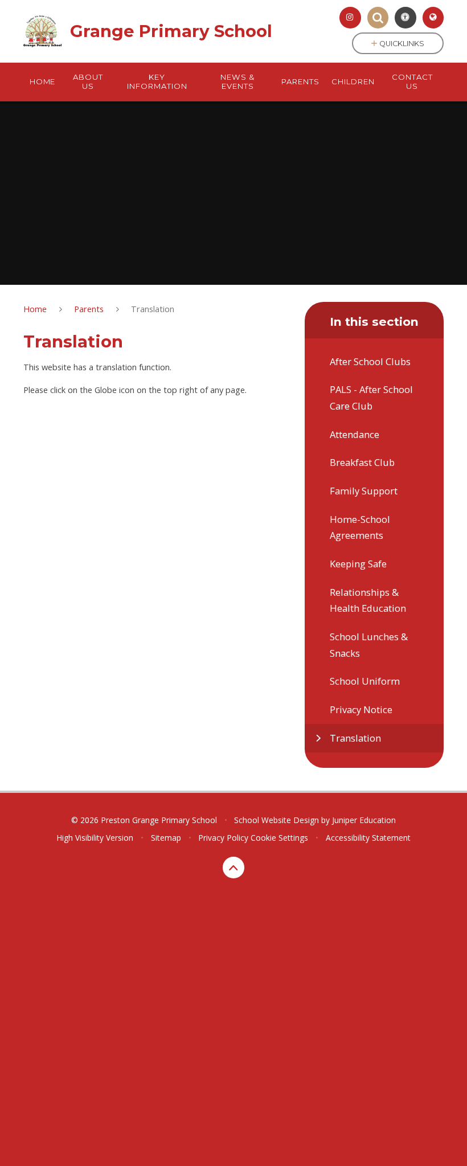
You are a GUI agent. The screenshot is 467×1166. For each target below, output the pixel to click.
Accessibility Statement (368, 837)
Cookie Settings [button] (279, 837)
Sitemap (166, 837)
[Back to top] (233, 867)
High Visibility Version (94, 837)
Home (35, 308)
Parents (89, 308)
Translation (152, 308)
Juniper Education (364, 820)
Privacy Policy (223, 837)
